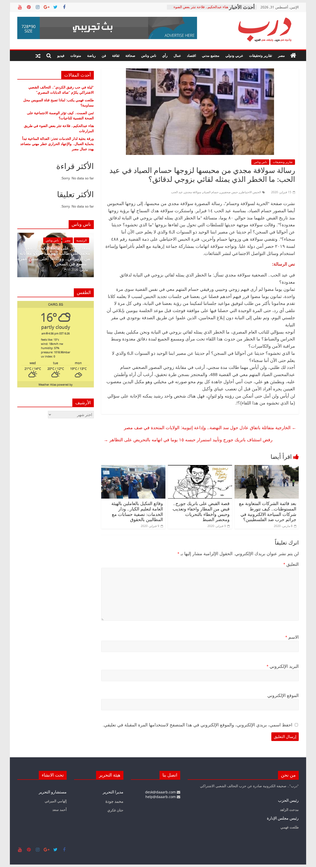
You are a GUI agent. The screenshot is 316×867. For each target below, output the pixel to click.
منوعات (75, 55)
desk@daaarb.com (161, 792)
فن (104, 55)
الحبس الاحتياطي (250, 192)
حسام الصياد (210, 192)
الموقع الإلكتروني (283, 695)
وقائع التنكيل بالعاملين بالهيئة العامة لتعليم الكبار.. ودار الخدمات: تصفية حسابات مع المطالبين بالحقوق (137, 511)
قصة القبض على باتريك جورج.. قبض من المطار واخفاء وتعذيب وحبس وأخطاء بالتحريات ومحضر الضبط (201, 511)
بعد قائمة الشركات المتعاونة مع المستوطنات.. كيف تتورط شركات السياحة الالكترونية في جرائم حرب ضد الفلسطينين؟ (267, 511)
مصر (281, 55)
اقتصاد (191, 55)
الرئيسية (81, 240)
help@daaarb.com (161, 796)
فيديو (60, 55)
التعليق (291, 564)
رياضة (91, 55)
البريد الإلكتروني (283, 666)
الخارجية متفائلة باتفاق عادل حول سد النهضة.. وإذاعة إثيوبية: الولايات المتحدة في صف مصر (210, 427)
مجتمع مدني (210, 55)
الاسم (292, 637)
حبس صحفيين (229, 192)
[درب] (293, 55)
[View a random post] (38, 55)
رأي (165, 55)
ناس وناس (148, 55)
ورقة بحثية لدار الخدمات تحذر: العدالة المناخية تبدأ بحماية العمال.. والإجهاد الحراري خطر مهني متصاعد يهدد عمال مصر (57, 143)
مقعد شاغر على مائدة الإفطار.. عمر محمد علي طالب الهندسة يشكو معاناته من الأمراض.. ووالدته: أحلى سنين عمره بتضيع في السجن (54, 256)
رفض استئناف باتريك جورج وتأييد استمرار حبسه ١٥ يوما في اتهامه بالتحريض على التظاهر (188, 440)
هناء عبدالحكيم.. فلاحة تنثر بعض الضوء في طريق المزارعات (201, 9)
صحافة (130, 55)
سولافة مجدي (193, 192)
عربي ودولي (234, 55)
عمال (177, 55)
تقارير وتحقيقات (260, 55)
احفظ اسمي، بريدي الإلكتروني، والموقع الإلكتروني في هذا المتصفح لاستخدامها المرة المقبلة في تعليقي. (197, 724)
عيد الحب (177, 192)
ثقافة (115, 55)
